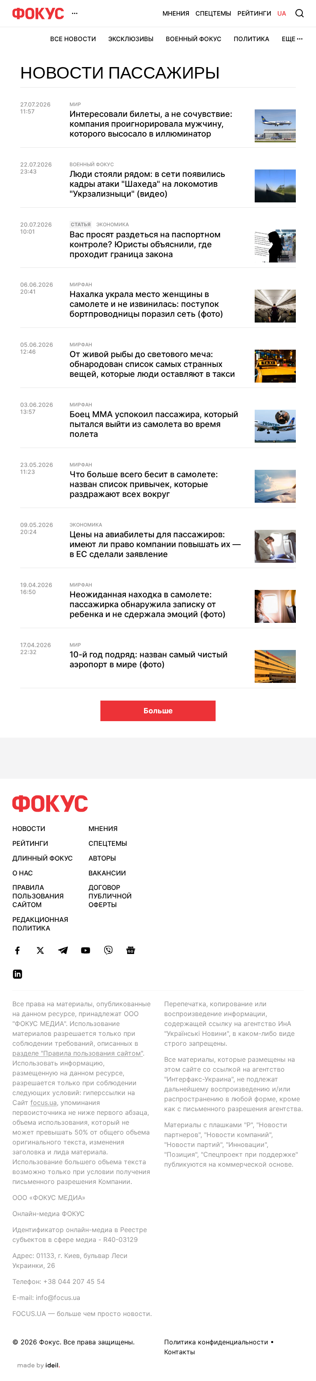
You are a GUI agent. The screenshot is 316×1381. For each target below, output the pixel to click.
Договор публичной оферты (110, 896)
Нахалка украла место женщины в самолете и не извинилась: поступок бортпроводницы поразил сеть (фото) (146, 304)
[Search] (300, 13)
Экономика (112, 224)
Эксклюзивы (130, 39)
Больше (158, 710)
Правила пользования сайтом (38, 896)
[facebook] (17, 950)
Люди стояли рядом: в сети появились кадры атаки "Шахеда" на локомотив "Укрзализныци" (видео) (147, 184)
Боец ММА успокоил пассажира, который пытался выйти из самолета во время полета (154, 424)
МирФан (81, 285)
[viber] (108, 950)
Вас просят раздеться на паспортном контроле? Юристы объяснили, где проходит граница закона (145, 244)
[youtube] (85, 950)
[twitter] (40, 950)
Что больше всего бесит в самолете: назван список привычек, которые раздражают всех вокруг (144, 484)
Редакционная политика (40, 923)
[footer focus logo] (50, 803)
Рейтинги (254, 13)
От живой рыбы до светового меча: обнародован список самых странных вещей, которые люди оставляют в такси (152, 364)
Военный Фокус (193, 39)
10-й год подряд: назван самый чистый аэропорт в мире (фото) (149, 659)
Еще (288, 39)
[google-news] (130, 950)
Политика (252, 39)
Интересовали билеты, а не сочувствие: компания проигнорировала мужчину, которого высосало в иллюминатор (151, 124)
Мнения (176, 13)
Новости (28, 828)
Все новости (73, 39)
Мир (75, 104)
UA (281, 13)
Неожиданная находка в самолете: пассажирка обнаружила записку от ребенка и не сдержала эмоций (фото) (148, 604)
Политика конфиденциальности (216, 1342)
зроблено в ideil (38, 1366)
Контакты (179, 1352)
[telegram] (62, 950)
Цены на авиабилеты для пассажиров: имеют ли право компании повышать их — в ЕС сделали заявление (155, 544)
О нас (22, 873)
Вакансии (107, 873)
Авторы (102, 858)
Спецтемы (213, 13)
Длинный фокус (42, 858)
